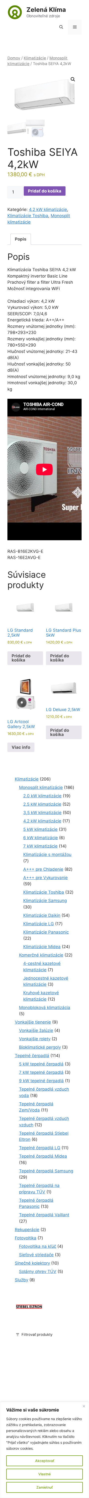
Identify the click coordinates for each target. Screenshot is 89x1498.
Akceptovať (44, 1461)
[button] (61, 27)
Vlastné (44, 1474)
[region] (44, 1450)
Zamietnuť (44, 1487)
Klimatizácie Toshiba (27, 215)
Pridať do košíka (44, 191)
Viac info (21, 747)
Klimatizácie (35, 58)
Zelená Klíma (46, 9)
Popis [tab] (20, 239)
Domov (13, 58)
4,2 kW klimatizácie (48, 209)
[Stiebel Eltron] (29, 1308)
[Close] (84, 1406)
